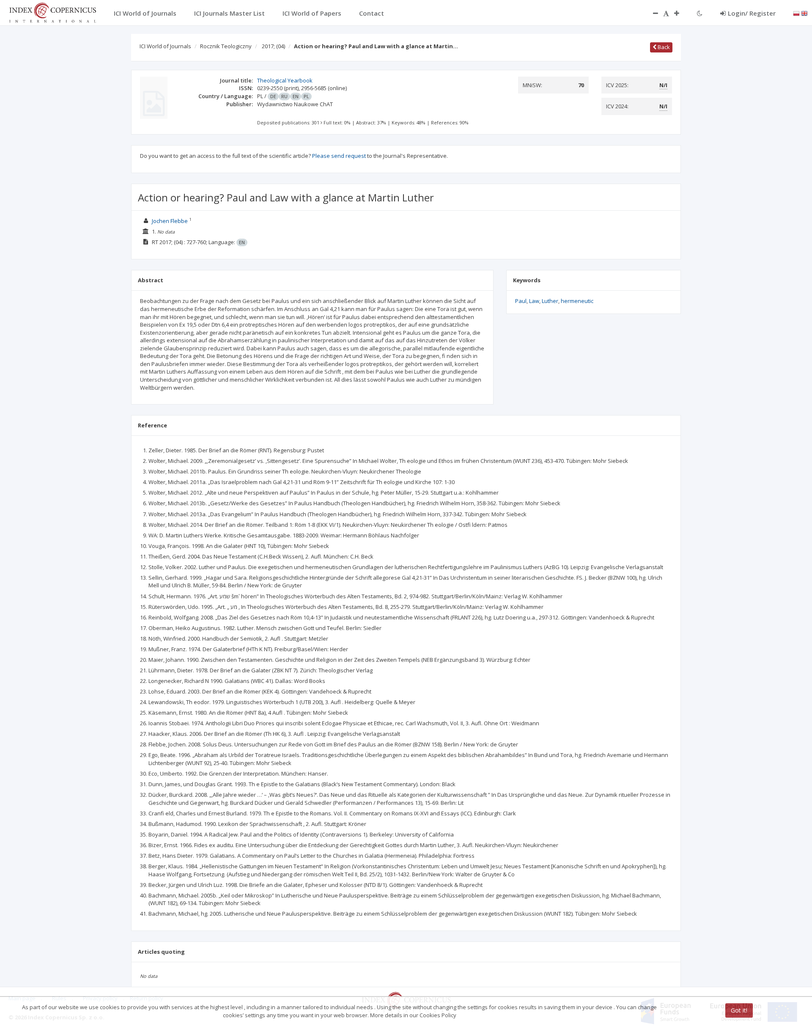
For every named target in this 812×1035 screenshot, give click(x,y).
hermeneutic (577, 301)
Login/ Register (752, 13)
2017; (273, 46)
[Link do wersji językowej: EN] (804, 13)
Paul (521, 301)
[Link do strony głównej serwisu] (52, 12)
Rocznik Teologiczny (226, 46)
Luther (550, 301)
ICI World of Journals (165, 46)
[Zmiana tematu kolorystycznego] (699, 13)
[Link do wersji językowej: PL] (796, 13)
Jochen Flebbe (170, 221)
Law (534, 301)
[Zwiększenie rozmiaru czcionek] (681, 13)
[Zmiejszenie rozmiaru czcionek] (651, 13)
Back (663, 47)
